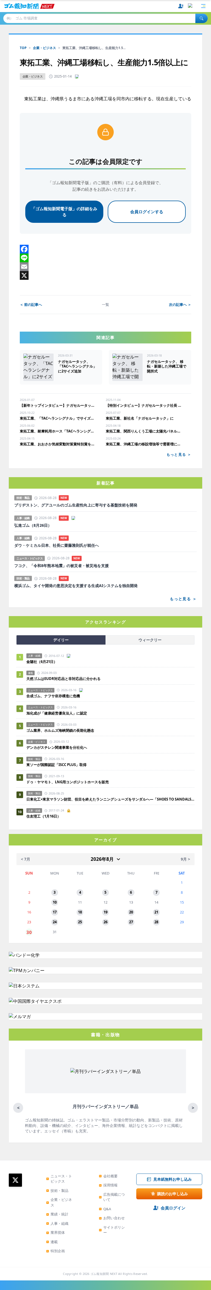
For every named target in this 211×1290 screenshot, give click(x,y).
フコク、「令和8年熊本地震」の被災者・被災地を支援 (61, 565)
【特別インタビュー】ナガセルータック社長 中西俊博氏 (144, 405)
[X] (105, 275)
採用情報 (108, 1185)
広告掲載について (112, 1197)
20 (131, 912)
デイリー (61, 639)
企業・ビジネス (44, 47)
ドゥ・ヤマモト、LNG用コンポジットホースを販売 (67, 782)
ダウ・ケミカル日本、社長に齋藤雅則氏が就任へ (56, 545)
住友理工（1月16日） (43, 816)
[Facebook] (105, 249)
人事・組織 (57, 1223)
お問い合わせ (112, 1217)
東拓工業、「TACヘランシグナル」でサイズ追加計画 (58, 418)
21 (156, 912)
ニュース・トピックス (59, 1179)
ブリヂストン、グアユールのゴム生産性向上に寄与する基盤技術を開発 (75, 505)
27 (131, 921)
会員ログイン (173, 1208)
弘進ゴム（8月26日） (33, 525)
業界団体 (55, 1232)
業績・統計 (57, 1214)
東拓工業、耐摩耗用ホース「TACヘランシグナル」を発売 (58, 431)
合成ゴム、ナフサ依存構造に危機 (53, 696)
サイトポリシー (112, 1230)
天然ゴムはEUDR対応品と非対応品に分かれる (63, 678)
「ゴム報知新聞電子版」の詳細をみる (64, 212)
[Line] (105, 258)
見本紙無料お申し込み (172, 1179)
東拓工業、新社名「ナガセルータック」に (140, 418)
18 (80, 912)
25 (80, 921)
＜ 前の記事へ (31, 304)
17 (55, 912)
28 (156, 921)
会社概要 (108, 1176)
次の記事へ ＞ (180, 304)
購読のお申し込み (172, 1193)
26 (105, 921)
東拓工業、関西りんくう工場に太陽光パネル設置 (144, 431)
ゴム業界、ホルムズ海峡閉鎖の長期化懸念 (62, 730)
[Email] (105, 266)
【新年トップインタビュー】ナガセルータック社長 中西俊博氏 (58, 405)
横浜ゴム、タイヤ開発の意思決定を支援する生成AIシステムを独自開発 (76, 585)
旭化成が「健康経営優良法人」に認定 (56, 713)
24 (55, 921)
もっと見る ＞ (178, 454)
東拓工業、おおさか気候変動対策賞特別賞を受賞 (58, 444)
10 (55, 902)
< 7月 (25, 859)
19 (105, 912)
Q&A (105, 1208)
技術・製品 (57, 1190)
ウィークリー (150, 639)
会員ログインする (146, 211)
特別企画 (55, 1250)
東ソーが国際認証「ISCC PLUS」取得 (56, 764)
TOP (23, 47)
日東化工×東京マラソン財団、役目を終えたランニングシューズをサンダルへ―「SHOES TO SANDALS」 (110, 799)
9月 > (185, 859)
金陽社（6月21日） (41, 661)
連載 (52, 1241)
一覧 (105, 304)
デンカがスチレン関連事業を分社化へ (56, 747)
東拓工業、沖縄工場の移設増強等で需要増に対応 (144, 444)
